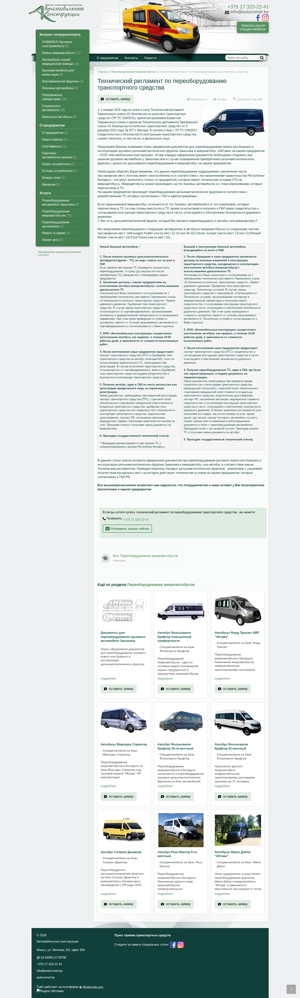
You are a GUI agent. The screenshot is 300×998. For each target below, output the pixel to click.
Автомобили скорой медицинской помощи (60, 61)
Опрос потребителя (58, 164)
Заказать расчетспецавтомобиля (253, 27)
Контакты (131, 58)
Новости (150, 58)
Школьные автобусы (58, 116)
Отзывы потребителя (59, 171)
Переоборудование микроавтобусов (56, 213)
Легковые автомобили (59, 88)
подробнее (108, 678)
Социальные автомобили (53, 108)
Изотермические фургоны (62, 81)
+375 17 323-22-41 (248, 6)
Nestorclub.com (93, 987)
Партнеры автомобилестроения (59, 155)
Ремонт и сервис (55, 233)
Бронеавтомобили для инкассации (58, 72)
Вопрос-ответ (53, 177)
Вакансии (50, 184)
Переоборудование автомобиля (55, 224)
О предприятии (107, 58)
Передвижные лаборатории (54, 97)
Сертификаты (53, 146)
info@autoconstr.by (50, 970)
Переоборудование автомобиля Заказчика (60, 202)
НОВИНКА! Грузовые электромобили (57, 44)
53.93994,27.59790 (53, 957)
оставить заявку (118, 99)
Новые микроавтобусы (61, 52)
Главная (103, 71)
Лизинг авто (52, 239)
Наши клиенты (54, 139)
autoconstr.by (46, 977)
